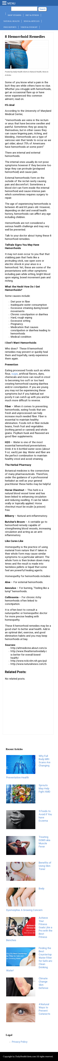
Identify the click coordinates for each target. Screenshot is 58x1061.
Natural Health (11, 21)
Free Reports (10, 27)
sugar (14, 373)
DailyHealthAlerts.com (25, 1056)
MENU (11, 3)
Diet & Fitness (32, 15)
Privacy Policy (19, 1041)
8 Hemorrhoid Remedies (25, 36)
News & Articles (31, 21)
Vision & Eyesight (29, 27)
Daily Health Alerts (20, 72)
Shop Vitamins (14, 15)
